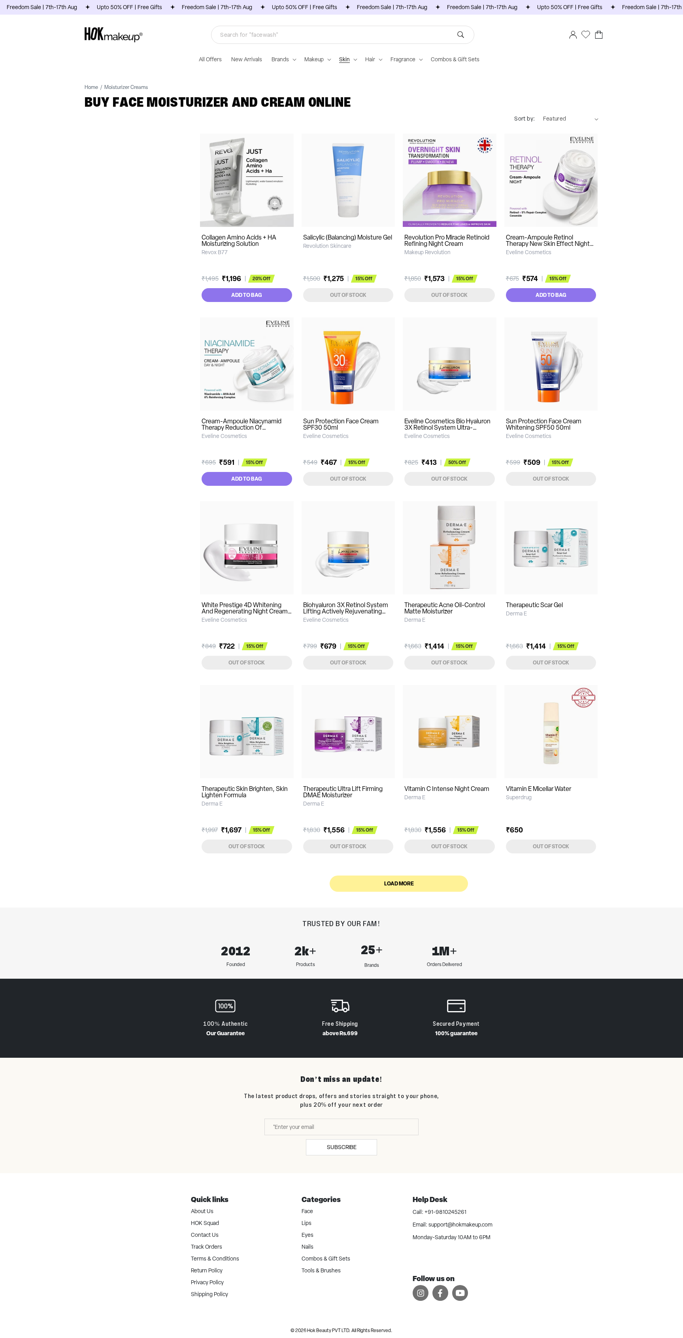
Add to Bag (246, 294)
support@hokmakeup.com (460, 1224)
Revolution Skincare (327, 245)
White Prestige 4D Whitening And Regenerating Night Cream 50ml (245, 611)
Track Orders (206, 1246)
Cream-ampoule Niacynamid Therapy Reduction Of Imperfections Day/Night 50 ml (244, 427)
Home (91, 87)
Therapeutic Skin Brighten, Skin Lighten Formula (245, 792)
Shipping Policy (209, 1294)
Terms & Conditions (215, 1258)
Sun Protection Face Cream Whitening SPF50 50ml (543, 424)
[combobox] (342, 35)
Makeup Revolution (427, 252)
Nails (307, 1246)
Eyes (307, 1234)
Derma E (414, 619)
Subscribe (342, 1147)
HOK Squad (205, 1223)
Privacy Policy (207, 1282)
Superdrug (519, 797)
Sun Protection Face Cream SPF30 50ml (341, 424)
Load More (399, 883)
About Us (202, 1211)
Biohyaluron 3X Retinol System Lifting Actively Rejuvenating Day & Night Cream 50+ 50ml (345, 611)
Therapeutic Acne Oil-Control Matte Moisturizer (444, 608)
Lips (306, 1223)
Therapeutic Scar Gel (534, 605)
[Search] (460, 34)
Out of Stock (348, 294)
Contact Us (205, 1234)
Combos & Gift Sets (326, 1258)
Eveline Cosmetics (528, 252)
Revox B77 (215, 252)
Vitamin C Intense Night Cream (446, 789)
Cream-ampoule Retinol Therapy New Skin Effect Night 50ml (548, 243)
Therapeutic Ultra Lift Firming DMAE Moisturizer (343, 792)
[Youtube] (460, 1292)
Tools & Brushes (321, 1270)
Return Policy (207, 1270)
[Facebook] (440, 1292)
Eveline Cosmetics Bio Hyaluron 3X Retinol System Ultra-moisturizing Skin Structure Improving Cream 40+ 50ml (447, 430)
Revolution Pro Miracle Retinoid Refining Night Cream (446, 240)
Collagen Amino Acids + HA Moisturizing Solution (239, 240)
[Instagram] (420, 1292)
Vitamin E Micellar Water (538, 789)
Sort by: (524, 118)
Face (307, 1211)
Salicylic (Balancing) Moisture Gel (347, 237)
